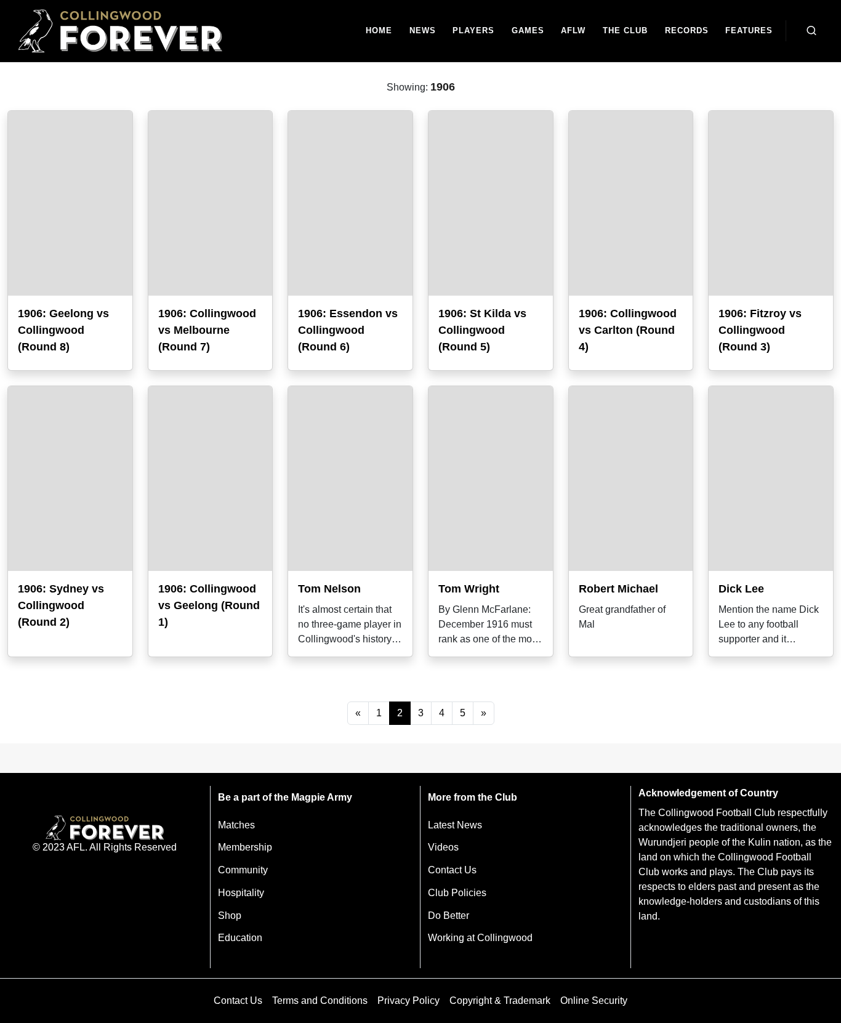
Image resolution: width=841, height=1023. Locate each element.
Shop (229, 915)
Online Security (593, 1000)
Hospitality (241, 893)
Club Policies (457, 893)
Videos (443, 847)
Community (243, 870)
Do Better (448, 915)
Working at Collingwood (480, 937)
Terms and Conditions (320, 1000)
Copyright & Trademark (499, 1000)
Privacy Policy (408, 1000)
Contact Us (452, 870)
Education (240, 937)
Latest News (455, 825)
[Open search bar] (811, 31)
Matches (236, 825)
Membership (245, 847)
